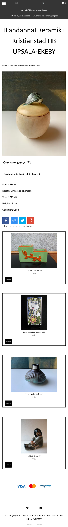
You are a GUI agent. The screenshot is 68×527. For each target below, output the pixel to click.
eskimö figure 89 (34, 456)
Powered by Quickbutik (34, 524)
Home (5, 66)
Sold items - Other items (19, 66)
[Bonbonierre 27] (34, 113)
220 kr (34, 273)
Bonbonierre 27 (35, 66)
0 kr (34, 335)
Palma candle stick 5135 (34, 394)
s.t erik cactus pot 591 (34, 271)
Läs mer (8, 279)
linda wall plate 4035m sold (34, 332)
